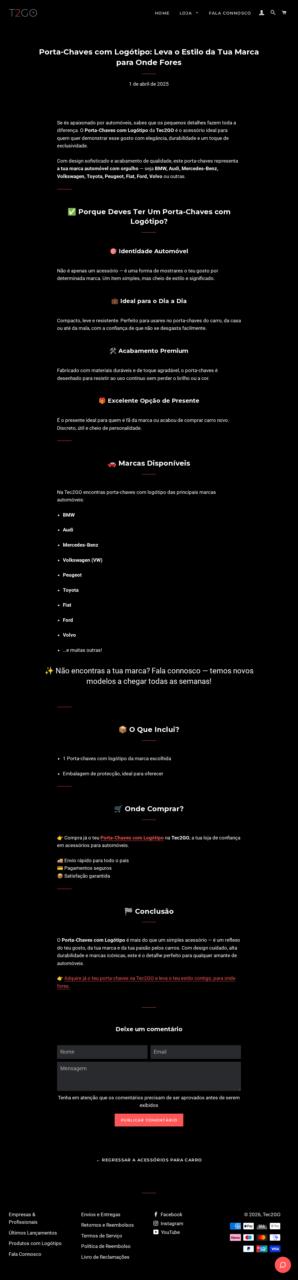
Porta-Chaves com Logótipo (132, 838)
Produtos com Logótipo (35, 1243)
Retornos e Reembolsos (107, 1225)
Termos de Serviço (101, 1236)
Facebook (170, 1214)
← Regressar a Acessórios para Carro (149, 1160)
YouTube (170, 1232)
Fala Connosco (230, 13)
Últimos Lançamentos (33, 1233)
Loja (187, 13)
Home (162, 13)
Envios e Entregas (100, 1214)
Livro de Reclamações (105, 1257)
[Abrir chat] (283, 1265)
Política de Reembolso (106, 1246)
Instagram (171, 1223)
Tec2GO (272, 1214)
